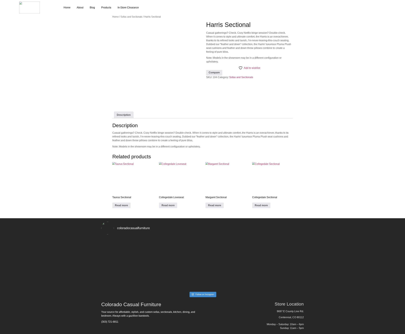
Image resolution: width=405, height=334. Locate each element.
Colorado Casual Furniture (131, 304)
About (80, 7)
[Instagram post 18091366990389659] (185, 285)
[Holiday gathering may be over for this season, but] (185, 259)
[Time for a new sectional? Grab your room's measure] (151, 253)
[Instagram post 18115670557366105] (219, 285)
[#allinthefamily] (117, 283)
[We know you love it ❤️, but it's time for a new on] (117, 251)
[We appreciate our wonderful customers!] (151, 285)
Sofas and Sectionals (131, 16)
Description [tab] (124, 115)
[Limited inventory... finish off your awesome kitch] (287, 244)
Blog (92, 7)
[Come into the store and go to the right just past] (253, 244)
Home (67, 7)
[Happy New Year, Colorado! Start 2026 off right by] (219, 259)
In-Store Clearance (128, 7)
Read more (121, 205)
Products (106, 7)
